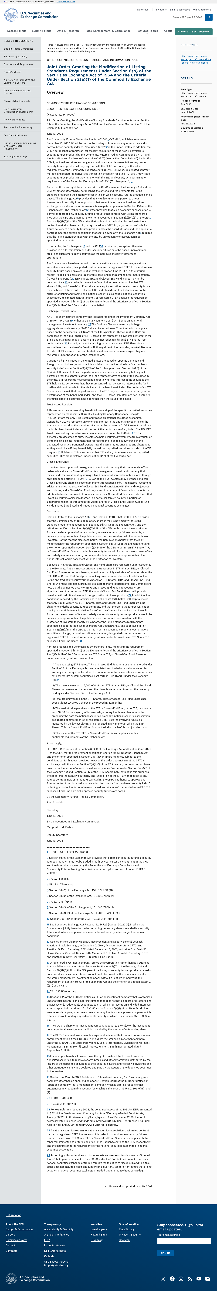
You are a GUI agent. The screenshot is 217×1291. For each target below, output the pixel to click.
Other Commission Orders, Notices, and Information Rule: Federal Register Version (196, 59)
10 (101, 246)
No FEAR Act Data (55, 1250)
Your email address (168, 1234)
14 (72, 320)
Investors (161, 9)
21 (138, 517)
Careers (10, 1234)
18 (59, 452)
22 (130, 595)
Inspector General (54, 1245)
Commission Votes (16, 1240)
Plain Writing (126, 1229)
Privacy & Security (130, 1234)
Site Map (124, 1240)
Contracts (11, 1250)
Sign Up (165, 1253)
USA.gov (96, 1240)
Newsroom (143, 9)
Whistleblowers (202, 9)
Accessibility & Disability (59, 1229)
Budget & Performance (19, 1229)
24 (58, 679)
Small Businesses (180, 9)
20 (90, 517)
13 (66, 282)
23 (80, 641)
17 (133, 433)
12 (73, 278)
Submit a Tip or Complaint (193, 31)
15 (89, 324)
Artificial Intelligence (56, 1234)
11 (62, 257)
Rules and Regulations (69, 45)
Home (50, 45)
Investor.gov (98, 1229)
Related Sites (99, 1234)
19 (85, 478)
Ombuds (49, 1256)
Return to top (13, 1215)
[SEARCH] (209, 17)
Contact (10, 1245)
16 (66, 343)
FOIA (47, 1240)
